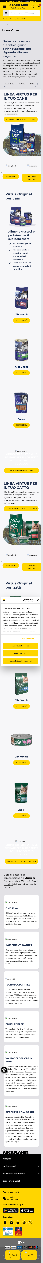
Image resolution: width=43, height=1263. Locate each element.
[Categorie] (4, 6)
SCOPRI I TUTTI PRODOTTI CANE (21, 119)
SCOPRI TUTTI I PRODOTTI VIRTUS (20, 84)
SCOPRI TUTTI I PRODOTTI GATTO (21, 508)
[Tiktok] (24, 1222)
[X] (30, 1222)
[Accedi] (33, 6)
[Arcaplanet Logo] (19, 6)
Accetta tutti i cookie (20, 646)
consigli (8, 884)
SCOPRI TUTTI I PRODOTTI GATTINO (21, 861)
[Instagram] (11, 1222)
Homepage (5, 24)
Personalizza (19, 653)
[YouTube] (18, 1222)
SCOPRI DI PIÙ (21, 320)
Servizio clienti (13, 1199)
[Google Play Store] (11, 1210)
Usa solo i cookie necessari (21, 661)
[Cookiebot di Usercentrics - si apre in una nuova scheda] (24, 600)
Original (10, 176)
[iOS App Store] (27, 1210)
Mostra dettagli (28, 638)
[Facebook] (5, 1222)
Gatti (30, 1255)
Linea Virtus (14, 24)
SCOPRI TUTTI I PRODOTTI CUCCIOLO (21, 470)
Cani (14, 1255)
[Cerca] (6, 13)
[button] (41, 172)
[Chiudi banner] (38, 600)
